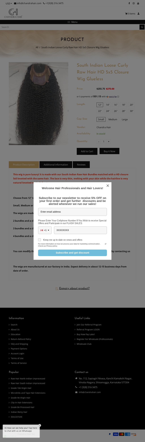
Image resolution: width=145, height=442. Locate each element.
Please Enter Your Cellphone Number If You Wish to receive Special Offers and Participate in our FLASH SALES (72, 221)
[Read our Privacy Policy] (105, 244)
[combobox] (45, 230)
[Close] (108, 185)
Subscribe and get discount (72, 252)
